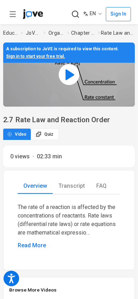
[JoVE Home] (33, 14)
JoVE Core (33, 33)
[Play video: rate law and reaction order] (69, 75)
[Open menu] (12, 14)
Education (10, 33)
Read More (32, 245)
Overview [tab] (35, 185)
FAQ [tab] (101, 185)
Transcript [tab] (71, 185)
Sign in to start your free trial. (35, 56)
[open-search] (75, 14)
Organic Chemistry (56, 33)
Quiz (48, 134)
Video (21, 134)
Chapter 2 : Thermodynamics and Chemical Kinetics (83, 33)
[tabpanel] (69, 226)
